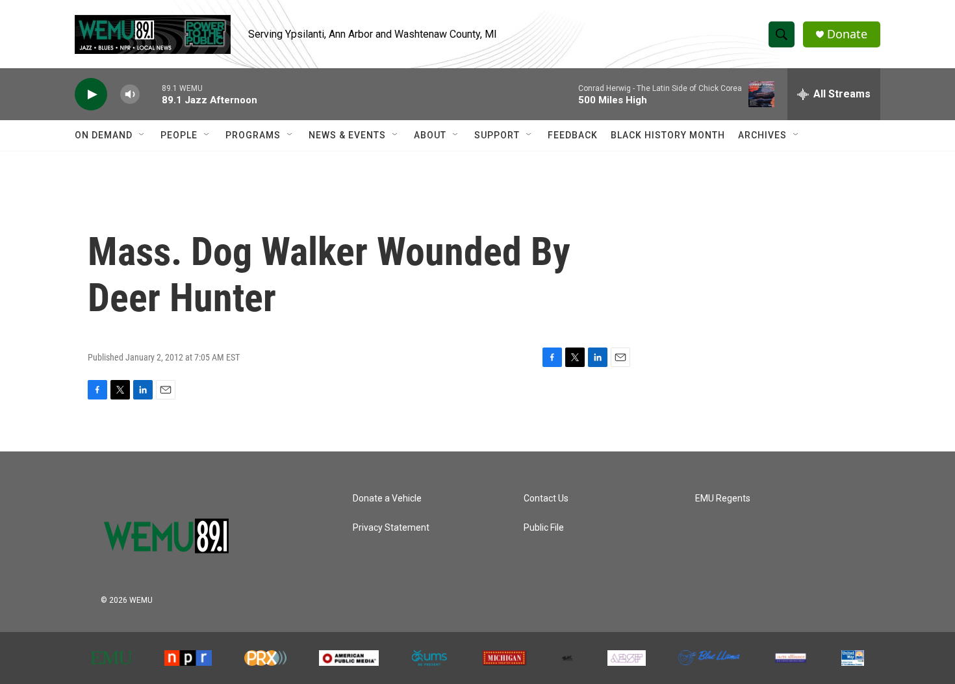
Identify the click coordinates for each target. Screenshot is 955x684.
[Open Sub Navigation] (142, 135)
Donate (847, 34)
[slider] (151, 94)
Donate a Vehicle (387, 498)
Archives (762, 135)
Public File (544, 528)
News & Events (347, 135)
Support (497, 135)
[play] (91, 94)
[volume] (130, 94)
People (178, 135)
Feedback (573, 135)
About (430, 135)
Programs (253, 135)
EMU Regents (722, 498)
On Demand (104, 135)
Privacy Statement (391, 528)
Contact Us (546, 498)
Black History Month (668, 135)
